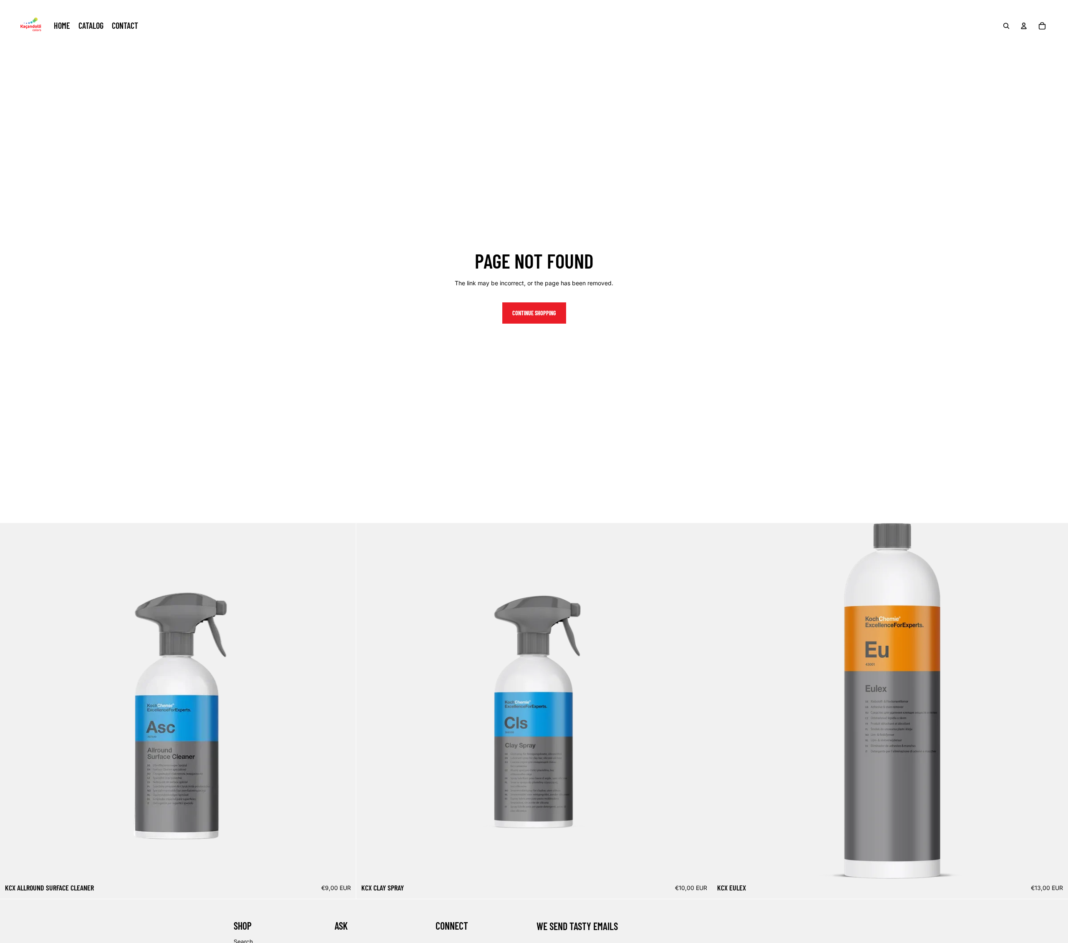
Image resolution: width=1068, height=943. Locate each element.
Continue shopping (534, 313)
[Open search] (1006, 26)
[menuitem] (62, 26)
